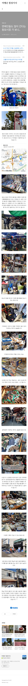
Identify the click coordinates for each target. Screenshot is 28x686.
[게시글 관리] (9, 614)
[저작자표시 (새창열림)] (18, 614)
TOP (25, 681)
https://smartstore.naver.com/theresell (12, 57)
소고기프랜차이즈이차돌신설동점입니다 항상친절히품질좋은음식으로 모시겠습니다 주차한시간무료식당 (13, 51)
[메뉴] (25, 3)
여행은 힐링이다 (9, 3)
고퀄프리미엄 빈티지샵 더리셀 (12, 59)
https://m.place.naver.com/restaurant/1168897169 (12, 46)
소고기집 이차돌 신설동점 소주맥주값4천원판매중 (13, 48)
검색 (21, 3)
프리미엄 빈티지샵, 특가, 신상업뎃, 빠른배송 (13, 62)
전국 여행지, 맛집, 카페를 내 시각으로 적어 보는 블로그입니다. (11, 662)
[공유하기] (7, 614)
